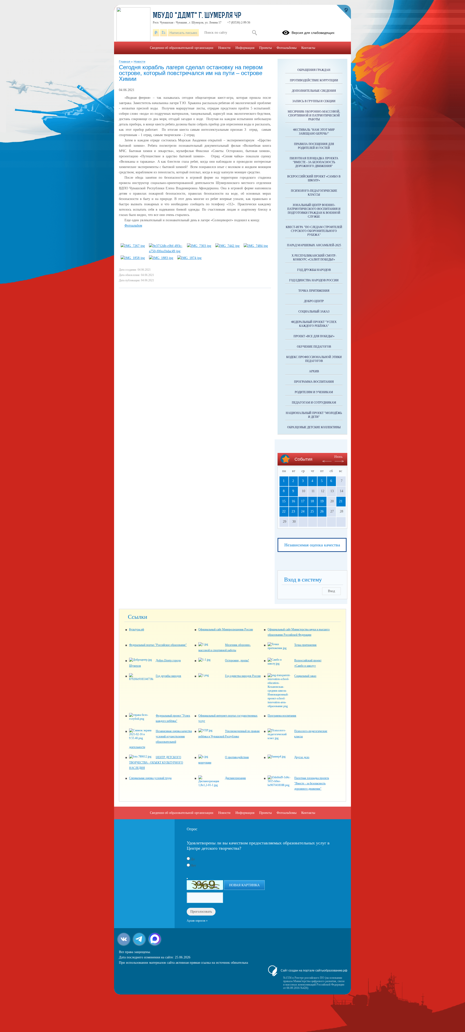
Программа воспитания (314, 381)
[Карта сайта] (163, 32)
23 (293, 511)
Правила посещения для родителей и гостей (314, 146)
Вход (331, 591)
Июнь (338, 457)
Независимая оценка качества (312, 545)
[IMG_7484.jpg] (256, 246)
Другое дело (301, 757)
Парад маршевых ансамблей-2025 (314, 245)
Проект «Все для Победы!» (314, 336)
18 (312, 501)
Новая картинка (244, 885)
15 (284, 501)
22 (284, 511)
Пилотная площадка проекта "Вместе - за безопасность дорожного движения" (314, 162)
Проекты (265, 48)
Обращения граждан (313, 70)
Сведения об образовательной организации (181, 48)
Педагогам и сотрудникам (314, 402)
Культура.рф (136, 629)
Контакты (308, 48)
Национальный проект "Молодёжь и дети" (314, 415)
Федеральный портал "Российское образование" (158, 645)
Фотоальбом (133, 225)
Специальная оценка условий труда (150, 778)
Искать (254, 32)
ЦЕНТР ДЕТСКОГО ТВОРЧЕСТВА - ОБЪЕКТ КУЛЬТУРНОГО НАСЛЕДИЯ (156, 763)
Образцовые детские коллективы (314, 427)
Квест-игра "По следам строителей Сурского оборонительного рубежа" (314, 231)
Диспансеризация (235, 778)
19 (322, 501)
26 (322, 511)
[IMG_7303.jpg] (199, 246)
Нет (193, 865)
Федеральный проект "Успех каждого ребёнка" (314, 324)
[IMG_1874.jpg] (189, 258)
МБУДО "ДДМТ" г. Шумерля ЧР (197, 16)
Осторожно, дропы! (237, 660)
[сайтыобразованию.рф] (343, 12)
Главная (125, 61)
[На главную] (156, 32)
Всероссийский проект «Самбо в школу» (314, 178)
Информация (244, 48)
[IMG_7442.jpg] (227, 246)
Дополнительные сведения (314, 90)
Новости (139, 61)
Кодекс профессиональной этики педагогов (314, 359)
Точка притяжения (313, 290)
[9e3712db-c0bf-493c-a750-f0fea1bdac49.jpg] (166, 251)
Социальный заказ (313, 311)
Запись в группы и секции (313, 101)
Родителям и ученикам (314, 392)
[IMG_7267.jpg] (133, 246)
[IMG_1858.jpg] (133, 258)
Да (192, 859)
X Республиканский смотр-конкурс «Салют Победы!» (314, 257)
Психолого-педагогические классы (314, 192)
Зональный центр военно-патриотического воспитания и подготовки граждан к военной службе (314, 210)
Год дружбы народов (314, 270)
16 (293, 501)
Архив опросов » (197, 920)
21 (340, 501)
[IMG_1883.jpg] (161, 258)
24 (302, 511)
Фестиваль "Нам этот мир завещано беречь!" (314, 131)
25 (312, 511)
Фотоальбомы (286, 48)
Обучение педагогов (314, 346)
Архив (314, 371)
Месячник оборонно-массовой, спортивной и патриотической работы (314, 115)
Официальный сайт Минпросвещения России (225, 629)
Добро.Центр (314, 301)
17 (302, 501)
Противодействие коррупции (314, 80)
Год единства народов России (314, 280)
